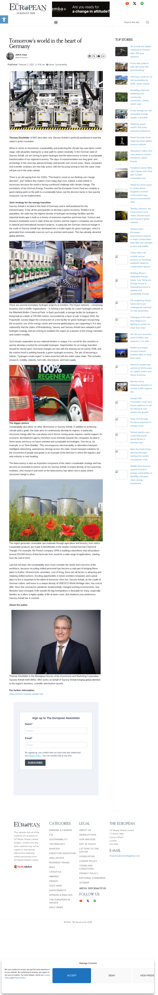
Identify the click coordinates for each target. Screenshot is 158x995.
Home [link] (51, 64)
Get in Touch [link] (87, 844)
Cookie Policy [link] (88, 861)
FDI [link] (51, 835)
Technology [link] (57, 844)
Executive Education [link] (62, 853)
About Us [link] (85, 830)
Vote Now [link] (55, 885)
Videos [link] (53, 881)
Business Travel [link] (59, 862)
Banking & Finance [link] (60, 830)
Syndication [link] (87, 856)
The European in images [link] (59, 901)
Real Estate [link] (56, 858)
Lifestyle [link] (55, 872)
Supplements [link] (57, 890)
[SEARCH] (147, 22)
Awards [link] (54, 876)
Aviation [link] (54, 848)
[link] (4, 19)
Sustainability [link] (61, 64)
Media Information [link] (92, 888)
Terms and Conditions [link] (86, 867)
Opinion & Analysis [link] (60, 895)
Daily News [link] (56, 907)
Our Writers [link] (87, 839)
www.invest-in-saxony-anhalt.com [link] (26, 694)
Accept (72, 975)
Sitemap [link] (84, 882)
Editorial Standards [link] (92, 878)
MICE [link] (52, 867)
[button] (55, 22)
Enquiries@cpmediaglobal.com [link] (125, 856)
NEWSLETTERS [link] (87, 835)
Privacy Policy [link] (20, 978)
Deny (112, 975)
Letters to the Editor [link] (89, 850)
